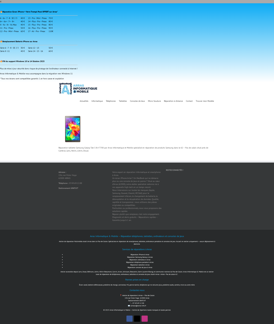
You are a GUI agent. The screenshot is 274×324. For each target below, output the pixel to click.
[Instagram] (188, 180)
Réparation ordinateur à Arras (139, 260)
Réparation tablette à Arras (140, 265)
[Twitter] (178, 180)
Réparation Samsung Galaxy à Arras (140, 257)
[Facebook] (169, 180)
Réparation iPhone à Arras (140, 254)
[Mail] (197, 180)
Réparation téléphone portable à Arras (140, 262)
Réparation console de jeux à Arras (140, 267)
